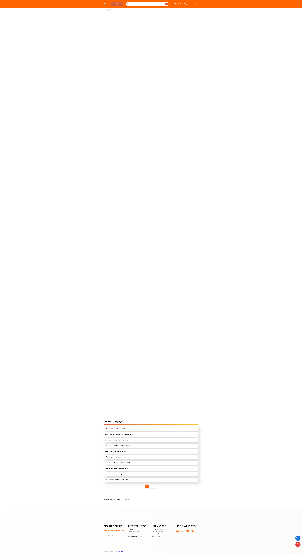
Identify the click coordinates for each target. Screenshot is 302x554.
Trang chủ (109, 10)
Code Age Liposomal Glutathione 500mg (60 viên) (131, 339)
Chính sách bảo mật (133, 531)
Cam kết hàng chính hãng (112, 533)
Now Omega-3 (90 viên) (188, 302)
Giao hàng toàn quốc (157, 531)
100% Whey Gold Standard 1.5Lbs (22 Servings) (187, 339)
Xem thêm (112, 345)
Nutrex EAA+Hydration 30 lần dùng (189, 196)
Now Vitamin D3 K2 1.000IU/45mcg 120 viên (188, 232)
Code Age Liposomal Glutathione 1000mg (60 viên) (150, 304)
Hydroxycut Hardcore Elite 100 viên (170, 303)
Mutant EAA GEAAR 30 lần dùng (131, 303)
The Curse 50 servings (169, 195)
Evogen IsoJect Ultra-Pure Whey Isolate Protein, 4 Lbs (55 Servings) (149, 339)
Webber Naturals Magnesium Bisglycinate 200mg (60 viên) (170, 339)
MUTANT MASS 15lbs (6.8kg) (149, 196)
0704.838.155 (109, 535)
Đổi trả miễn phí (156, 536)
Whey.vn (121, 551)
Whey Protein (151, 164)
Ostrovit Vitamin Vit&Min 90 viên (150, 232)
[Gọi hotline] (297, 544)
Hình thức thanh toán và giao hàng (137, 534)
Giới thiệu (130, 529)
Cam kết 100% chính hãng (159, 529)
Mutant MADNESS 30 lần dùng (131, 267)
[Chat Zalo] (297, 538)
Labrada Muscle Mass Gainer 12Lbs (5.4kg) (130, 196)
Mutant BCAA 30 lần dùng (131, 231)
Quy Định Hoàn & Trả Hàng (135, 536)
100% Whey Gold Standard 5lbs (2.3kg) (188, 267)
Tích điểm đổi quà (156, 534)
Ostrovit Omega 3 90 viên (150, 267)
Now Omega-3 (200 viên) (170, 231)
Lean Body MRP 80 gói (169, 267)
